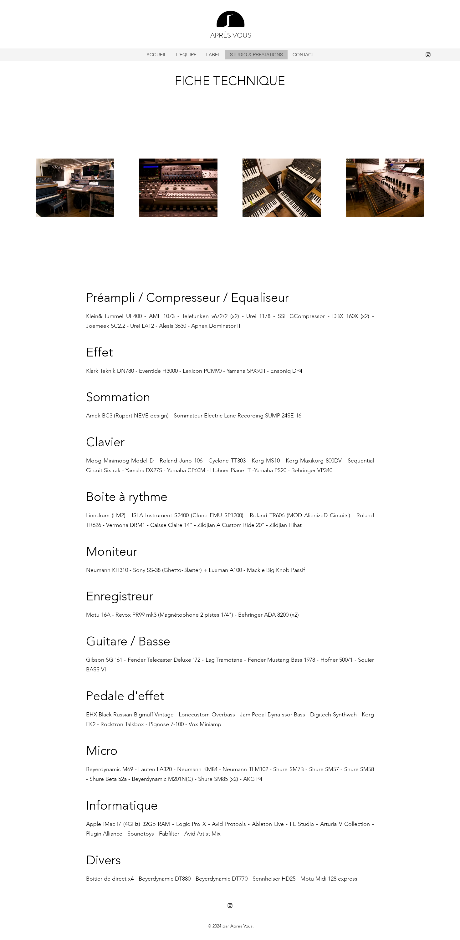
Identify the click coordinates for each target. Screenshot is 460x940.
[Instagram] (428, 55)
